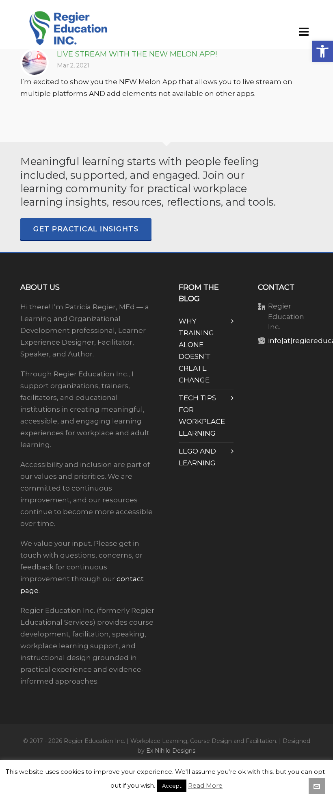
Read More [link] (205, 785)
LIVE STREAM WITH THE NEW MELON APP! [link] (137, 54)
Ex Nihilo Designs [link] (170, 750)
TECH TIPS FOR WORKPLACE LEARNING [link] (202, 415)
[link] (322, 51)
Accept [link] (172, 785)
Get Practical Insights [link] (85, 229)
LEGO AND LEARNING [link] (197, 457)
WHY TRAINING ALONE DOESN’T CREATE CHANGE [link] (196, 350)
